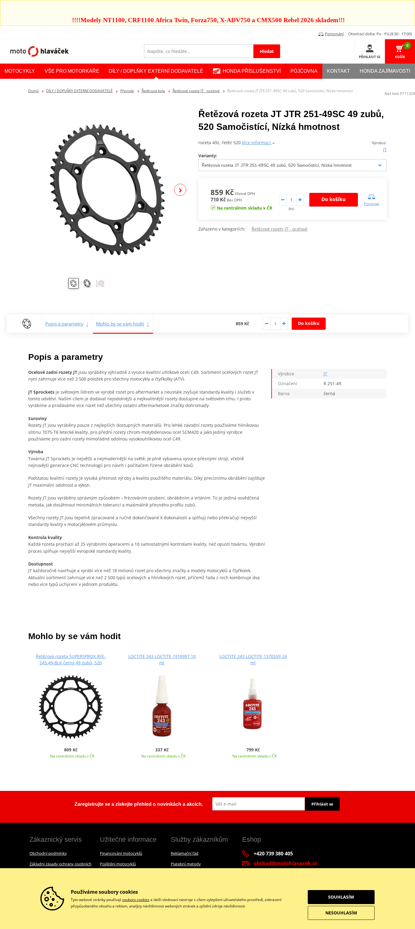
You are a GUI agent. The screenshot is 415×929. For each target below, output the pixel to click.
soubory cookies (135, 899)
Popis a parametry (64, 324)
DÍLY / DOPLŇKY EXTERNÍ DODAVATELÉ (79, 90)
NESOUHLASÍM (341, 913)
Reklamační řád (184, 853)
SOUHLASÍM (341, 897)
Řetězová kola (153, 90)
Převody (127, 90)
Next (180, 190)
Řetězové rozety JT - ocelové (196, 90)
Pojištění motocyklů (118, 864)
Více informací (257, 142)
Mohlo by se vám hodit (120, 324)
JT (385, 149)
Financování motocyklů (121, 853)
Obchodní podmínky (48, 853)
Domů (33, 90)
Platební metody (186, 864)
